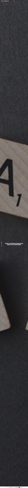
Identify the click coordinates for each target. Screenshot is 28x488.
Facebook (1, 243)
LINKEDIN (1, 245)
